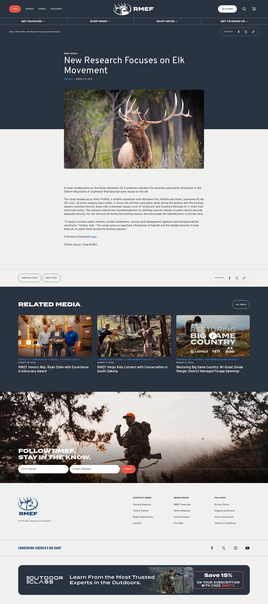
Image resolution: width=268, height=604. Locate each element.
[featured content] (134, 580)
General (68, 79)
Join (15, 9)
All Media (241, 304)
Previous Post (30, 278)
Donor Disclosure (223, 517)
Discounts (56, 9)
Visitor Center (140, 510)
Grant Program (182, 517)
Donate (30, 9)
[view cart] (254, 9)
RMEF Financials (182, 504)
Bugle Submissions (143, 517)
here (93, 237)
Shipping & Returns (224, 510)
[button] (238, 32)
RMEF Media (20, 32)
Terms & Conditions (225, 523)
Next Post (51, 278)
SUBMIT (128, 469)
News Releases (182, 510)
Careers (137, 523)
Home (11, 32)
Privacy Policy (221, 504)
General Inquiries (142, 504)
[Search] (244, 9)
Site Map (178, 523)
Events (42, 9)
